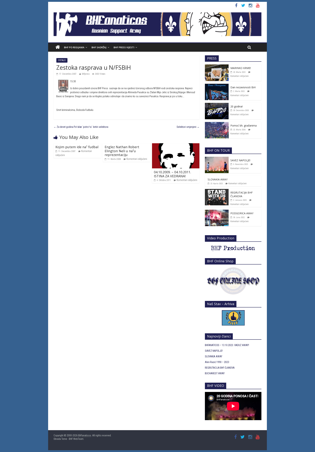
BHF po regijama (74, 47)
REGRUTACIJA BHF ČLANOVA (241, 194)
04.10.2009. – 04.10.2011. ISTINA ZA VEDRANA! (172, 174)
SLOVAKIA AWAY (218, 179)
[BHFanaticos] (157, 14)
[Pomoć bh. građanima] (217, 124)
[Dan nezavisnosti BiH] (217, 85)
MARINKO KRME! (240, 68)
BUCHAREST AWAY (215, 373)
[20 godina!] (217, 104)
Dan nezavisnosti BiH (243, 87)
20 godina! (236, 106)
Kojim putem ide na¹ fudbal (76, 147)
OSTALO (62, 60)
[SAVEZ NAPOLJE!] (217, 158)
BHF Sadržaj (99, 47)
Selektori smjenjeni (188, 126)
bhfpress (86, 74)
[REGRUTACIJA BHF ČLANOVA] (217, 191)
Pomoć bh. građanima (243, 125)
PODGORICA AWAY (241, 213)
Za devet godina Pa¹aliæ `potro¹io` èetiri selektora (81, 126)
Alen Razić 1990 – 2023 (217, 362)
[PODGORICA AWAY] (217, 211)
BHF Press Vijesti (124, 47)
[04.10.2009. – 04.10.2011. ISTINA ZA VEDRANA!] (175, 145)
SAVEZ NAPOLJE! (240, 160)
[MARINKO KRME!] (217, 66)
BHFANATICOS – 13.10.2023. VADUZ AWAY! (227, 345)
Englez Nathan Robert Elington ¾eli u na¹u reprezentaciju (122, 151)
